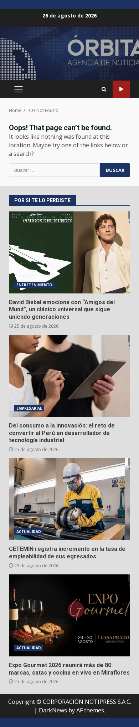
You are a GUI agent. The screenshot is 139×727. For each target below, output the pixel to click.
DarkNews (53, 710)
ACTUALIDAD (28, 531)
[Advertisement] (69, 56)
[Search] (104, 89)
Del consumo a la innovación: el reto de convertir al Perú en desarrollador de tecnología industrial (69, 376)
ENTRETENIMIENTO (34, 284)
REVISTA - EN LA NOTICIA (121, 89)
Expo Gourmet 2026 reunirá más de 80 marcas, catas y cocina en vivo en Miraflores (69, 615)
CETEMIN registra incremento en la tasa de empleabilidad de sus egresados (69, 499)
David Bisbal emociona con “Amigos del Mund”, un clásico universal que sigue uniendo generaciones (69, 252)
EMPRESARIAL (29, 408)
